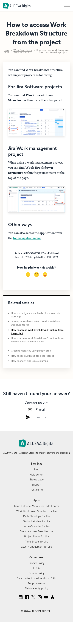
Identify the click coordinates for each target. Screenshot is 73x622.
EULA (36, 568)
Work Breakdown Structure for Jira (22, 51)
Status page (37, 479)
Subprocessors (36, 583)
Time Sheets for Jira (36, 541)
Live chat (40, 417)
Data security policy (36, 588)
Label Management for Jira (36, 546)
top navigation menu (27, 238)
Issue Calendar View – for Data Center (36, 506)
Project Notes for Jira (36, 536)
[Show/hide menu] (67, 5)
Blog (36, 469)
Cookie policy (36, 573)
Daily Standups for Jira (36, 516)
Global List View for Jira (36, 521)
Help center (6, 51)
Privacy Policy (36, 563)
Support (36, 484)
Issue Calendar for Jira (37, 526)
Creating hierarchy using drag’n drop (31, 350)
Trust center (36, 489)
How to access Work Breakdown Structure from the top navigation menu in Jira (37, 340)
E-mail (40, 409)
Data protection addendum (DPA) (36, 578)
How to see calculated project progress (32, 355)
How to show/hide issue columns (29, 360)
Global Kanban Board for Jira (36, 531)
